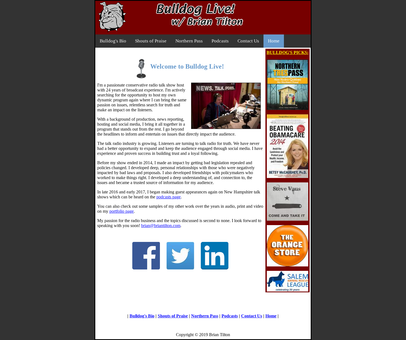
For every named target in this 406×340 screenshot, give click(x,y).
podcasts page (168, 197)
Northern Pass (189, 41)
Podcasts (220, 41)
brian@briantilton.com (160, 225)
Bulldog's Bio (113, 41)
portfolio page (121, 211)
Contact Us (248, 41)
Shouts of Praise (151, 41)
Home (274, 41)
